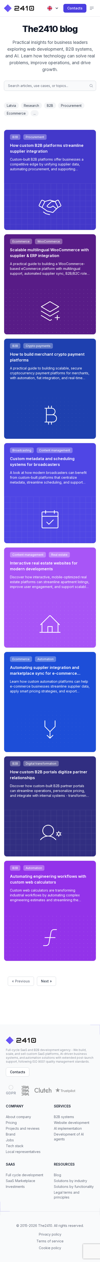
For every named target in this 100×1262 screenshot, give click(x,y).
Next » (46, 981)
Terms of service (50, 1241)
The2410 (45, 1225)
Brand (10, 1134)
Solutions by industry (70, 1181)
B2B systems (64, 1117)
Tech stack (15, 1146)
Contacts (75, 8)
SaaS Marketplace (20, 1181)
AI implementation (68, 1128)
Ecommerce (16, 113)
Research (31, 105)
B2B (50, 105)
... (34, 113)
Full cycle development (24, 1175)
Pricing (11, 1123)
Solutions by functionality (74, 1186)
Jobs (10, 1140)
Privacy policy (50, 1234)
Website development (71, 1123)
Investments (15, 1186)
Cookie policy (50, 1248)
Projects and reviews (23, 1128)
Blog (57, 1175)
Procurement (71, 105)
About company (18, 1117)
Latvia (11, 105)
